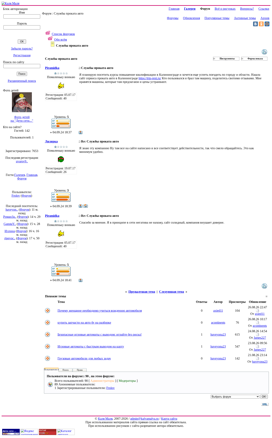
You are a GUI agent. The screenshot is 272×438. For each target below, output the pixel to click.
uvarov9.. (22, 161)
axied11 (218, 310)
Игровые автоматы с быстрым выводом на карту (91, 346)
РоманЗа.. (9, 216)
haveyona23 (218, 334)
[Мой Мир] (267, 24)
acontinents (218, 322)
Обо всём (60, 39)
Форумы (172, 18)
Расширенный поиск (22, 80)
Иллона (10, 231)
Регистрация (21, 55)
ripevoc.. (9, 238)
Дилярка (51, 141)
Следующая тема (171, 291)
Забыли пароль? (22, 48)
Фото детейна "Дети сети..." (22, 118)
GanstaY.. (10, 224)
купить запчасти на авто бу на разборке (84, 322)
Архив (264, 18)
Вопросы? (247, 8)
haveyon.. (12, 209)
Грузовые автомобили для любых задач (84, 358)
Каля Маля (105, 418)
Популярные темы (216, 18)
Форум (21, 178)
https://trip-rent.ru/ (150, 78)
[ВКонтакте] (255, 24)
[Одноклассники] (261, 24)
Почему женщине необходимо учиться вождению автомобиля (100, 310)
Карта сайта (169, 418)
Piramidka (52, 68)
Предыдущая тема (141, 291)
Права (80, 370)
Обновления (191, 18)
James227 (260, 337)
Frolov (16, 195)
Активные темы (245, 18)
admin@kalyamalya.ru (144, 418)
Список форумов (63, 34)
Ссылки (263, 8)
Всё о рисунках (225, 8)
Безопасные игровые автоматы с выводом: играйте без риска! (100, 334)
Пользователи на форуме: (56, 369)
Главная (31, 175)
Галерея (19, 175)
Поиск (65, 370)
